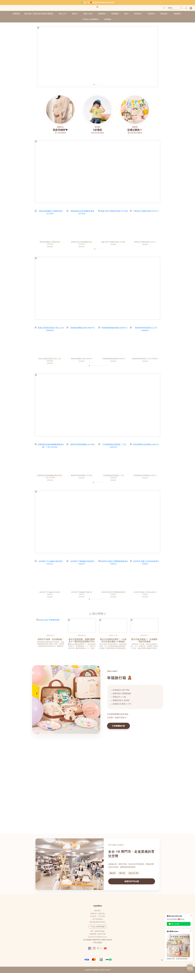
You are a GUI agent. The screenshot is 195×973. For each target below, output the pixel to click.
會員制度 (93, 913)
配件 (126, 14)
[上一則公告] (34, 2)
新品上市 (62, 14)
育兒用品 (163, 14)
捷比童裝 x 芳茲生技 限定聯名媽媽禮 (38, 14)
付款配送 (93, 916)
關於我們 (97, 911)
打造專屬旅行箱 (118, 726)
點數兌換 (101, 913)
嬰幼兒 (74, 14)
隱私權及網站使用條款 (97, 922)
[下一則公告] (161, 2)
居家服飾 (114, 14)
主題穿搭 (150, 14)
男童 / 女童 (88, 14)
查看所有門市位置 (131, 881)
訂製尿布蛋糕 (42, 812)
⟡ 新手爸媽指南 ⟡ (97, 919)
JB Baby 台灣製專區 (90, 19)
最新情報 (16, 14)
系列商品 (137, 14)
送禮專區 (107, 19)
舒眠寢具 (177, 14)
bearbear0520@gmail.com (97, 937)
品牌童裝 (101, 14)
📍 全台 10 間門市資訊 (97, 926)
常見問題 (102, 916)
